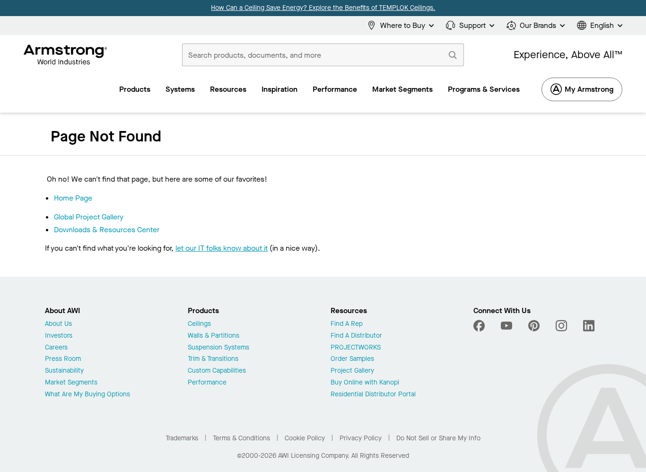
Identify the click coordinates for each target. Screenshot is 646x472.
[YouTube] (506, 326)
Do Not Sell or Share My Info (438, 438)
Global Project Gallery (88, 217)
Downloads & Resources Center (106, 230)
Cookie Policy (305, 438)
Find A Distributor (356, 336)
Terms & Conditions (241, 438)
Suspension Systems (218, 348)
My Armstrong (589, 89)
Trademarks (182, 438)
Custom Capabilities (217, 371)
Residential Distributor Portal (373, 395)
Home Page (73, 198)
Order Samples (352, 359)
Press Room (63, 359)
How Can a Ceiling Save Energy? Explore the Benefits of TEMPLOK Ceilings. (323, 7)
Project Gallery (352, 371)
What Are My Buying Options (87, 395)
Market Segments (71, 383)
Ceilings (199, 324)
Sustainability (64, 371)
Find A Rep (347, 324)
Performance (207, 383)
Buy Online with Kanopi (365, 383)
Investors (58, 336)
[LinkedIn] (589, 326)
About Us (58, 324)
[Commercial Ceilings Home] (65, 55)
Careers (56, 348)
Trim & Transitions (213, 359)
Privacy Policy (361, 438)
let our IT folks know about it (221, 248)
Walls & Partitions (213, 336)
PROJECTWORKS (356, 348)
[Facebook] (480, 326)
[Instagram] (561, 326)
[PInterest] (534, 326)
